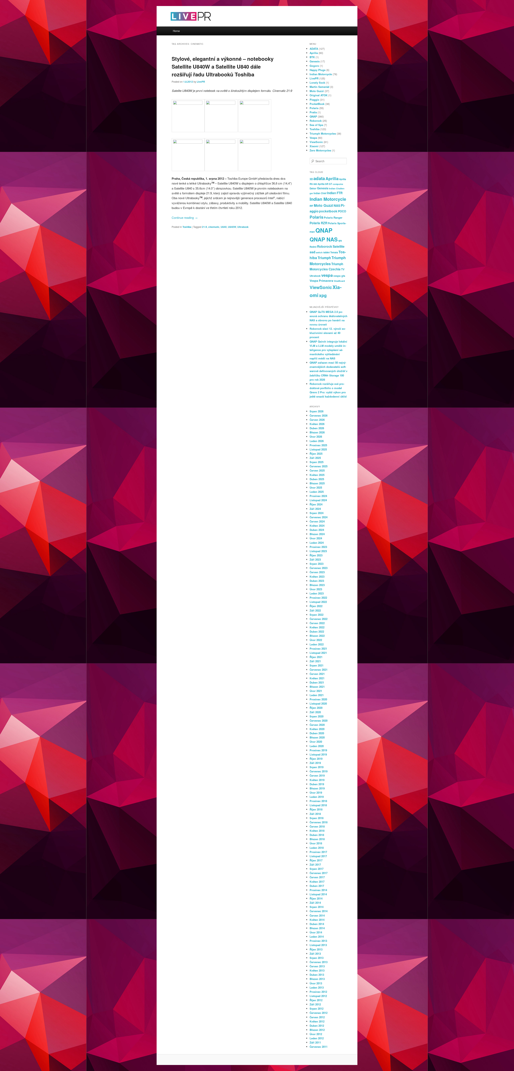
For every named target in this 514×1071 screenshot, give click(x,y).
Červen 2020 (317, 725)
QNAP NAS (324, 239)
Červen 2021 (317, 674)
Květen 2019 (317, 780)
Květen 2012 (317, 1021)
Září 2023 (315, 559)
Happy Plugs (317, 70)
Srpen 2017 (316, 869)
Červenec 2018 (318, 822)
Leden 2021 (317, 695)
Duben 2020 (317, 733)
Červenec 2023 (318, 568)
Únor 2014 (316, 932)
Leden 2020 (317, 746)
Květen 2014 (317, 920)
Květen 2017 (317, 881)
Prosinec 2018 (318, 801)
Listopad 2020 (318, 703)
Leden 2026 (317, 441)
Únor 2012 (316, 1034)
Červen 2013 (317, 966)
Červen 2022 (317, 623)
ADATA (314, 49)
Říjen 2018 (316, 809)
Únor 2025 (316, 487)
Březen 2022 (317, 636)
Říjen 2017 (316, 860)
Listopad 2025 (318, 449)
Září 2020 (315, 712)
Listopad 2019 (318, 754)
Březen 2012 (317, 1030)
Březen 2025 (317, 483)
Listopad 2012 (318, 996)
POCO (342, 211)
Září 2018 (315, 814)
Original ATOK (318, 95)
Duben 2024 (317, 530)
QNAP (313, 116)
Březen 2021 (317, 687)
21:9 (204, 227)
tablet (326, 252)
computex (338, 184)
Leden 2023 (317, 593)
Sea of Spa (316, 125)
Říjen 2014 (316, 898)
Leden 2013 (317, 987)
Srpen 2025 (316, 462)
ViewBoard (339, 280)
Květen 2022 (317, 627)
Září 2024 (315, 509)
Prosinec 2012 (318, 992)
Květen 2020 (317, 729)
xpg (323, 295)
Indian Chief (320, 193)
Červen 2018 (317, 826)
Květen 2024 (317, 525)
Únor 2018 (316, 843)
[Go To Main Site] (184, 24)
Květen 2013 (317, 970)
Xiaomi (314, 146)
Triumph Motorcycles (323, 133)
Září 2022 (315, 610)
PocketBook (317, 104)
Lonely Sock (317, 82)
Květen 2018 (317, 831)
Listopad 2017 (318, 856)
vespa (327, 275)
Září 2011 (315, 1042)
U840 (224, 227)
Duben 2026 (317, 428)
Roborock (316, 121)
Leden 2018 (317, 848)
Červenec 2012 (318, 1013)
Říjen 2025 (316, 453)
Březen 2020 (317, 737)
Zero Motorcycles (320, 150)
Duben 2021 (317, 682)
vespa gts (339, 276)
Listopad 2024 (318, 500)
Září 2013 (315, 953)
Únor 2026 (316, 436)
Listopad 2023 (318, 551)
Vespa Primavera (321, 281)
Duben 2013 (317, 975)
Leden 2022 (317, 644)
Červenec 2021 (318, 669)
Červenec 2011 (318, 1047)
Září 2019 (315, 763)
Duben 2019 (317, 784)
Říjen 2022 (316, 606)
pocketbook (328, 211)
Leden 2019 (317, 797)
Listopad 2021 (318, 653)
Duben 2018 (317, 835)
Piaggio (314, 99)
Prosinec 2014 (318, 890)
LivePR (201, 81)
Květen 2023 (317, 576)
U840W (232, 227)
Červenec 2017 (318, 873)
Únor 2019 (316, 792)
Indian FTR (335, 193)
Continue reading (185, 217)
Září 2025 (315, 458)
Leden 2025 (317, 492)
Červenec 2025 (318, 466)
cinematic (213, 227)
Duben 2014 (317, 924)
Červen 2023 (317, 572)
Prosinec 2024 (318, 496)
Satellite (339, 246)
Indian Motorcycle (321, 74)
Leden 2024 (317, 543)
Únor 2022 (316, 640)
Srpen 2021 (316, 665)
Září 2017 (315, 864)
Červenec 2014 (318, 911)
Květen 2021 (317, 678)
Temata (334, 252)
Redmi (313, 246)
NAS (337, 205)
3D (311, 179)
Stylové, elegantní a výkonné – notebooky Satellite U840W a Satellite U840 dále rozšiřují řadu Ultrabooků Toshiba (222, 66)
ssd (312, 251)
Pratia (313, 112)
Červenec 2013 (318, 962)
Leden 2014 (317, 936)
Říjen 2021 (316, 657)
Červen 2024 (317, 521)
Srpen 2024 (316, 513)
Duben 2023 (317, 581)
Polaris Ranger (333, 217)
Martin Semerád (319, 87)
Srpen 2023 (316, 564)
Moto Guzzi (317, 91)
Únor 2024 (316, 538)
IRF (311, 205)
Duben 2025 (317, 479)
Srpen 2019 (316, 767)
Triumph (324, 257)
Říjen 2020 (316, 708)
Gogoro (314, 66)
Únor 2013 (316, 983)
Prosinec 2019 (318, 750)
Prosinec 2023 (318, 547)
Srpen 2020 (316, 716)
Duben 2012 (317, 1025)
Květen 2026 (317, 424)
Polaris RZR (318, 223)
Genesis (315, 61)
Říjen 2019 (316, 759)
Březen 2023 (317, 585)
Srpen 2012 (316, 1008)
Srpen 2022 (316, 615)
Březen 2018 (317, 839)
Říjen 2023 (316, 555)
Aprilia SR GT (325, 184)
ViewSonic (316, 142)
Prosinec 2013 (318, 941)
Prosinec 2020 (318, 699)
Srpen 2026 (316, 411)
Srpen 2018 (316, 818)
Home (176, 31)
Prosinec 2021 (318, 648)
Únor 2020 (316, 741)
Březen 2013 (317, 979)
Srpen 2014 (316, 907)
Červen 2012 (317, 1017)
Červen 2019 (317, 775)
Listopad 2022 (318, 602)
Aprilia (314, 53)
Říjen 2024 (316, 504)
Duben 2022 (317, 631)
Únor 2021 (316, 691)
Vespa (313, 138)
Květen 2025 (317, 475)
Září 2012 (315, 1004)
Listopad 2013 (318, 945)
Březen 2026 (317, 432)
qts (340, 240)
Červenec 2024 (318, 517)
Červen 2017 (317, 877)
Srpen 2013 (316, 958)
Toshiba (187, 227)
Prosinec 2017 (318, 852)
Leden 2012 (317, 1038)
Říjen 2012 (316, 1000)
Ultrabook (243, 227)
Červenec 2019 (318, 771)
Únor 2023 (316, 589)
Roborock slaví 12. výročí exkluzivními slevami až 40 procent (328, 333)
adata (319, 178)
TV (343, 269)
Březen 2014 (317, 928)
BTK (312, 57)
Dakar (313, 188)
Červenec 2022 (318, 619)
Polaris (314, 108)
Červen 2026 (317, 420)
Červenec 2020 (318, 720)
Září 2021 (315, 661)
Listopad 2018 (318, 805)
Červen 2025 (317, 470)
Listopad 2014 (318, 894)
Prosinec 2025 (318, 445)
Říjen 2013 (316, 949)
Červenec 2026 (318, 415)
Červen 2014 (317, 915)
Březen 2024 (317, 534)
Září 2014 (315, 903)
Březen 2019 (317, 788)
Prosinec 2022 (318, 597)
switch (319, 252)
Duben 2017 (317, 886)
